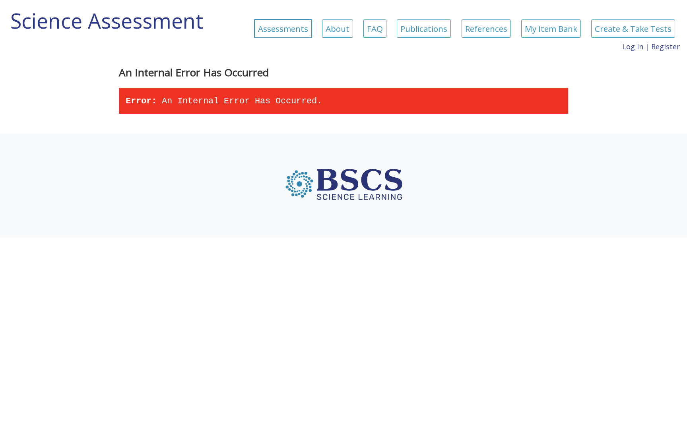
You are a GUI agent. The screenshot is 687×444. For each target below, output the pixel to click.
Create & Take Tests (633, 28)
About (337, 28)
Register (665, 46)
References (486, 28)
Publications (423, 28)
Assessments (283, 28)
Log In (632, 46)
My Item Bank (551, 28)
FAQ (375, 28)
